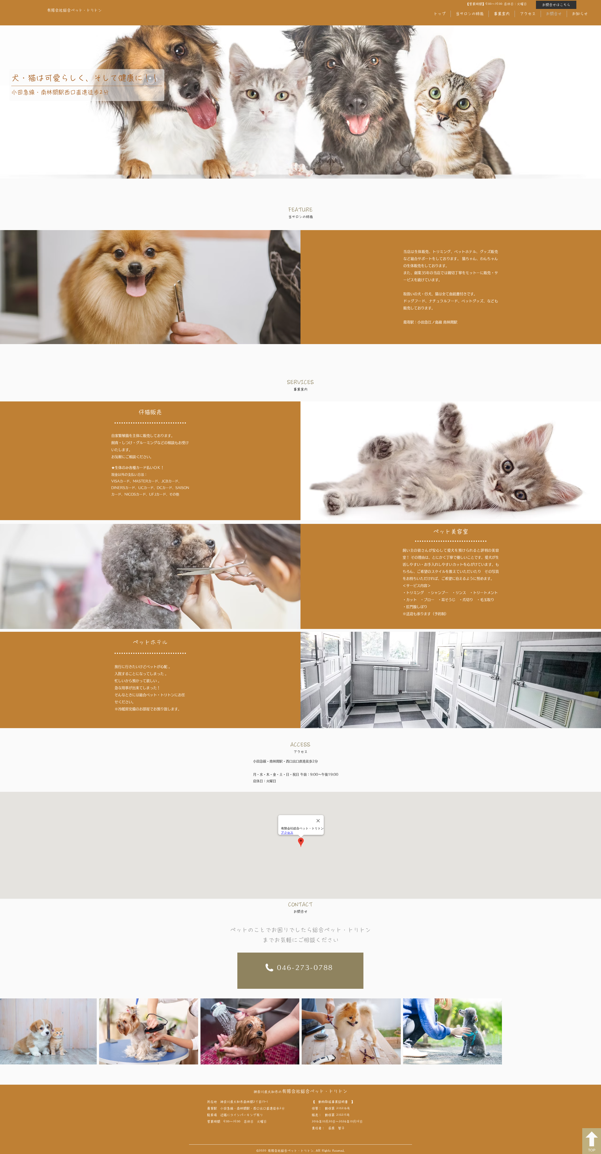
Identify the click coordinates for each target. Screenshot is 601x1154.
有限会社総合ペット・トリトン (314, 1091)
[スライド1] (294, 167)
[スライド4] (307, 167)
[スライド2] (298, 167)
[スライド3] (302, 167)
